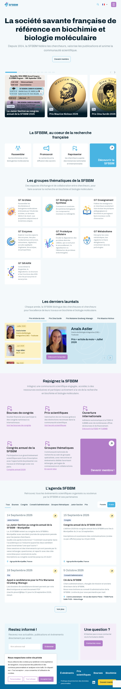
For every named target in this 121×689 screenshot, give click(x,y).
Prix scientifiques (84, 673)
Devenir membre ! (102, 470)
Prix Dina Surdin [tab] (55, 318)
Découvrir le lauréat (57, 357)
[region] (31, 669)
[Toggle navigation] (105, 4)
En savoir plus (50, 469)
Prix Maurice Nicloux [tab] (105, 318)
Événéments (67, 673)
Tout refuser (31, 679)
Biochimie (111, 673)
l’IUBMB (104, 429)
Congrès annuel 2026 (16, 470)
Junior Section (77, 505)
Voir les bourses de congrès (19, 425)
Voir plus (60, 609)
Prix (86, 505)
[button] (11, 72)
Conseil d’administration (39, 505)
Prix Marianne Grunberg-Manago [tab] (79, 318)
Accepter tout (46, 679)
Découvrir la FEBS (90, 429)
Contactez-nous (93, 643)
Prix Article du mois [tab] (37, 318)
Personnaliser (15, 679)
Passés (103, 505)
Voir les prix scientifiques (55, 425)
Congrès (24, 505)
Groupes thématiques (60, 505)
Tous (8, 505)
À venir (111, 505)
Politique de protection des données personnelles (75, 682)
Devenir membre (61, 59)
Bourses (15, 505)
